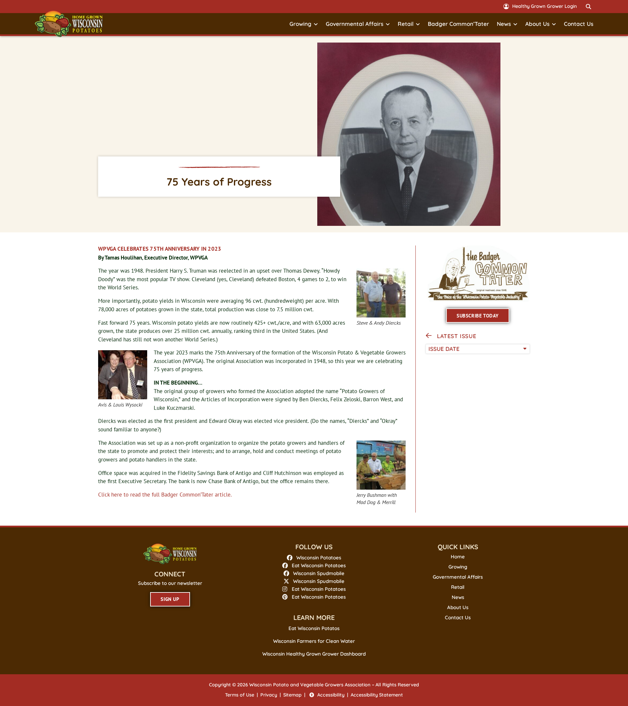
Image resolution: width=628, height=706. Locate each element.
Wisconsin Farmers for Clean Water (314, 641)
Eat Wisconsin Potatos (314, 628)
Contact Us (578, 24)
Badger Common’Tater (458, 24)
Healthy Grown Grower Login (544, 6)
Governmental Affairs (354, 24)
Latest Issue (456, 336)
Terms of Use (239, 695)
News (504, 24)
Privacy (268, 695)
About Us (537, 24)
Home (458, 557)
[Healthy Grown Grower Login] (506, 6)
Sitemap (292, 695)
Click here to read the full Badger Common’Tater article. (165, 494)
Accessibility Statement (377, 695)
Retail (405, 24)
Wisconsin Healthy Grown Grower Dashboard (314, 654)
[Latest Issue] (429, 336)
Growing (300, 24)
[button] (588, 6)
